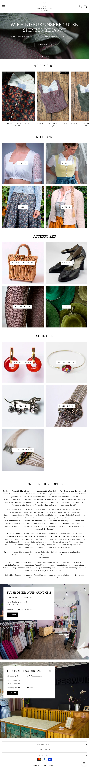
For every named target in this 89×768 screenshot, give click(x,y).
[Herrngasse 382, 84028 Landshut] (44, 700)
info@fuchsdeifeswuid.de (37, 578)
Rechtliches (44, 744)
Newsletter (44, 750)
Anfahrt (12, 614)
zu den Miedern (44, 45)
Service (44, 755)
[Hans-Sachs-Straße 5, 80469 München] (44, 621)
